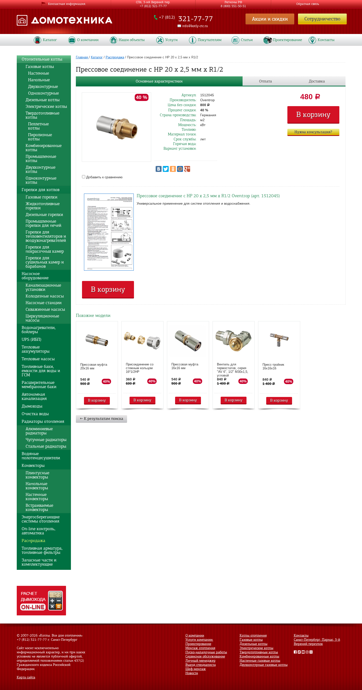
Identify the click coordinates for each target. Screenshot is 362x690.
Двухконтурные (42, 86)
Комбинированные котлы (44, 147)
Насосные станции (44, 302)
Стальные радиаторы (46, 446)
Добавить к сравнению (104, 177)
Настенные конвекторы (37, 496)
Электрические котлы (46, 106)
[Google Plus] (187, 169)
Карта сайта (26, 677)
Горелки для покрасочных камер (45, 249)
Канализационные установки (43, 287)
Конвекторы (33, 465)
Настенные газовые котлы (260, 660)
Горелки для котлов (40, 190)
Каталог (50, 39)
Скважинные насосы (45, 309)
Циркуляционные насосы (42, 318)
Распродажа (33, 541)
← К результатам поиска (101, 418)
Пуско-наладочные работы (206, 652)
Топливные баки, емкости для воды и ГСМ (41, 370)
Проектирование (287, 39)
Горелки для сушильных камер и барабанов (45, 262)
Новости (191, 673)
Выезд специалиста (200, 665)
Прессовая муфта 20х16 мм (93, 366)
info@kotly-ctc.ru (195, 26)
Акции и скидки (270, 19)
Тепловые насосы (38, 359)
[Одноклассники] (173, 169)
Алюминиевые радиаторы (39, 431)
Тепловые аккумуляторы (35, 349)
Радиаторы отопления (43, 421)
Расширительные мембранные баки (39, 384)
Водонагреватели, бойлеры (39, 330)
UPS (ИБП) (31, 339)
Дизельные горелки (44, 214)
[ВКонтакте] (159, 169)
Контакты (326, 39)
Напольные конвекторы (37, 486)
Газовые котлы (40, 66)
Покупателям (210, 39)
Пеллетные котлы (37, 126)
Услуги (171, 39)
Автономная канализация (34, 396)
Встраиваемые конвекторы (39, 507)
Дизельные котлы (43, 99)
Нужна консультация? (313, 132)
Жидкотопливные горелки (43, 206)
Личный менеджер (200, 660)
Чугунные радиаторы (46, 439)
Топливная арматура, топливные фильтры (42, 550)
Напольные (38, 79)
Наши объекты (132, 39)
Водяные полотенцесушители (41, 456)
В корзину (313, 114)
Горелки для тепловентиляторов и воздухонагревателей (46, 236)
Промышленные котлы (41, 158)
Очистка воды (35, 414)
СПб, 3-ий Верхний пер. (153, 3)
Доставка (317, 81)
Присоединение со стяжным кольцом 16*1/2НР (139, 368)
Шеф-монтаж (195, 669)
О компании (88, 39)
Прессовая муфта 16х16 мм (184, 366)
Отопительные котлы (42, 59)
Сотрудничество (322, 19)
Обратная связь (307, 4)
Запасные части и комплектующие (39, 562)
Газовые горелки (41, 197)
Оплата (265, 81)
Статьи (247, 39)
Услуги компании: (199, 640)
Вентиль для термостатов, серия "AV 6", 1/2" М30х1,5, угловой (232, 369)
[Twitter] (166, 169)
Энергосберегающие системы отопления (41, 519)
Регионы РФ (233, 3)
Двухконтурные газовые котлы (264, 665)
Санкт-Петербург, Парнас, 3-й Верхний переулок (317, 642)
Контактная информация (66, 4)
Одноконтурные (42, 93)
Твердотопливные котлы (42, 115)
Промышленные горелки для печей (43, 223)
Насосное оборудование (35, 276)
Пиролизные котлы (39, 137)
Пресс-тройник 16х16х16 (273, 366)
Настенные (37, 73)
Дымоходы (32, 406)
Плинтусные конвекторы (37, 475)
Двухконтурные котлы (40, 169)
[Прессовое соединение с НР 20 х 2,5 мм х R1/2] (116, 127)
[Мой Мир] (180, 169)
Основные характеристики (159, 81)
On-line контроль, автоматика (38, 531)
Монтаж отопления (200, 648)
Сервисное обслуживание (205, 656)
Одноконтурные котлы (41, 180)
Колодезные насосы (45, 296)
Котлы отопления (253, 635)
